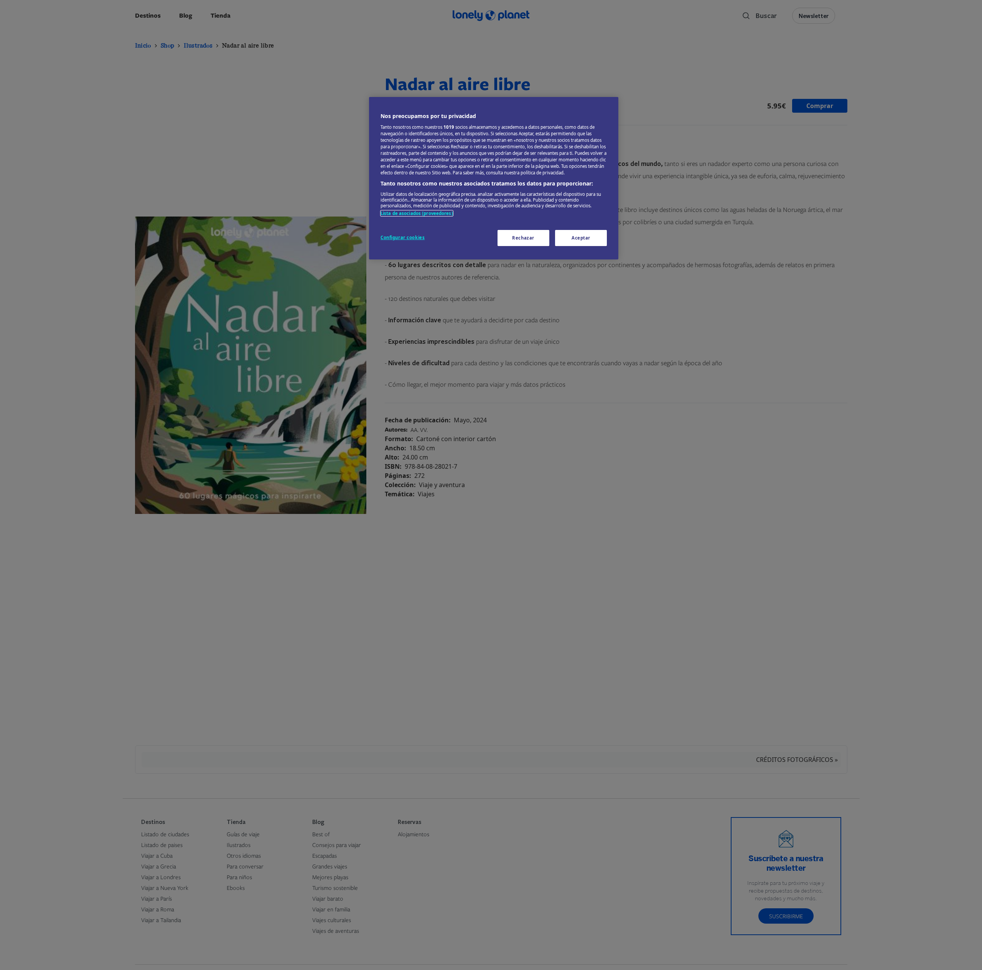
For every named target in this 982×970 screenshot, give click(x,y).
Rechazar (523, 238)
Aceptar (581, 238)
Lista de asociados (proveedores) (417, 213)
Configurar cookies (403, 237)
